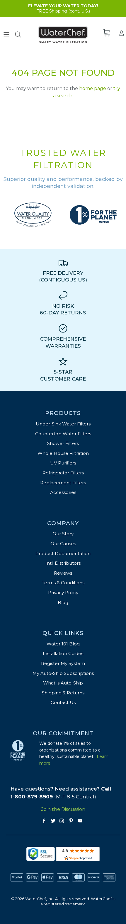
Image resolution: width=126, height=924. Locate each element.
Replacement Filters (63, 482)
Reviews (63, 573)
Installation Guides (63, 653)
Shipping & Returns (63, 693)
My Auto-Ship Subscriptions (63, 673)
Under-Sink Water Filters (63, 424)
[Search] (20, 34)
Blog (63, 602)
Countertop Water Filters (63, 434)
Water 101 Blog (63, 644)
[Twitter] (53, 821)
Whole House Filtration (63, 453)
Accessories (63, 492)
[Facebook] (44, 821)
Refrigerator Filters (63, 473)
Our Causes (63, 543)
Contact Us (63, 702)
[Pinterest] (71, 821)
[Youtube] (80, 821)
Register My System (63, 663)
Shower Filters (63, 443)
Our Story (63, 533)
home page (92, 88)
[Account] (119, 33)
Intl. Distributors (63, 563)
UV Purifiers (63, 463)
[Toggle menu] (6, 34)
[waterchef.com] (63, 34)
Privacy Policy (63, 592)
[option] (33, 215)
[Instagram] (61, 821)
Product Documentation (63, 553)
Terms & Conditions (63, 582)
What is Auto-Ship (63, 683)
